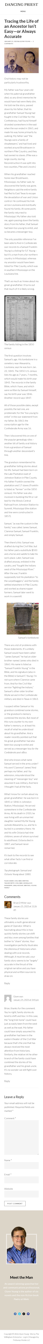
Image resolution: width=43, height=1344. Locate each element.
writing (27, 885)
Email (7, 1174)
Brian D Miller (20, 902)
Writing (25, 881)
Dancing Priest (21, 4)
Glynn (16, 996)
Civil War (18, 881)
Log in (25, 1337)
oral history (18, 885)
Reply (7, 983)
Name (8, 1160)
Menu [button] (23, 11)
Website (8, 1188)
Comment (10, 1118)
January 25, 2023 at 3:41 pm (26, 1000)
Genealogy (27, 883)
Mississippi (8, 885)
